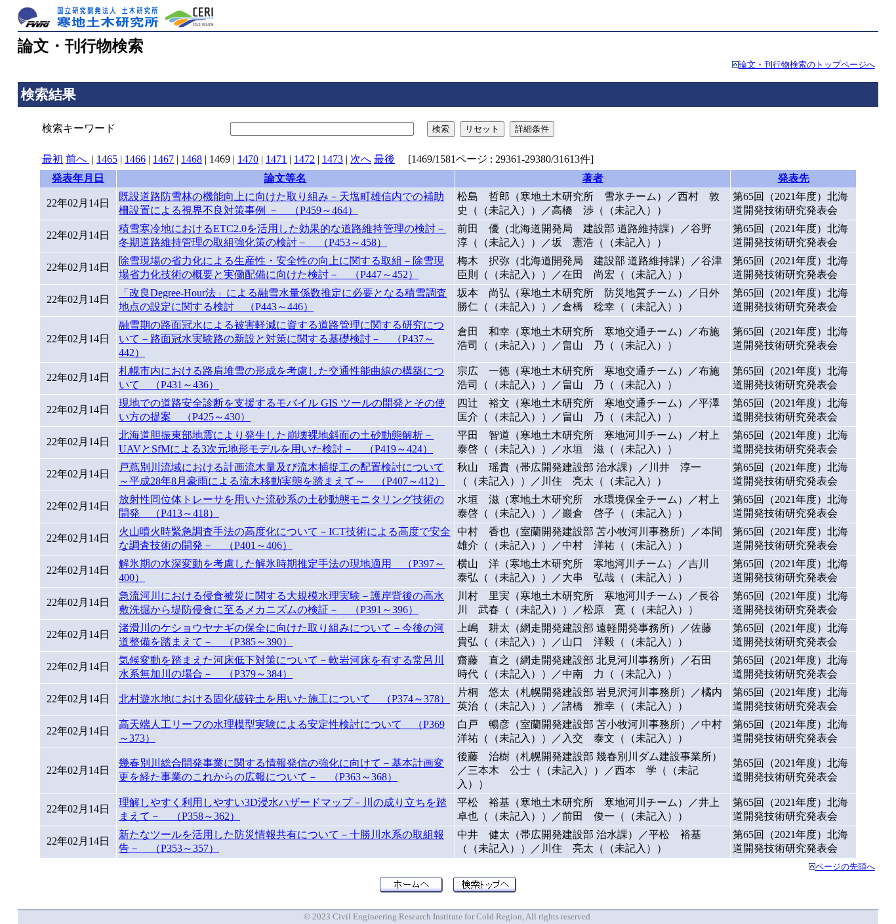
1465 (106, 159)
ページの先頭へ (845, 867)
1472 (304, 159)
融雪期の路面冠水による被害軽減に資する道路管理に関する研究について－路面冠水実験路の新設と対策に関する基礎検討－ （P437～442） (281, 338)
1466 (135, 159)
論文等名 (285, 178)
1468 (191, 159)
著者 (592, 178)
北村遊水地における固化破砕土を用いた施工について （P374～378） (284, 698)
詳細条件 (532, 129)
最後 (384, 159)
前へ (77, 159)
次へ (360, 159)
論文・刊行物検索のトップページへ (807, 65)
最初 (52, 159)
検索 (440, 129)
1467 (163, 159)
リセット (482, 129)
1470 (247, 159)
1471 (276, 159)
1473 (332, 159)
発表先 (793, 178)
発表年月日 (78, 178)
